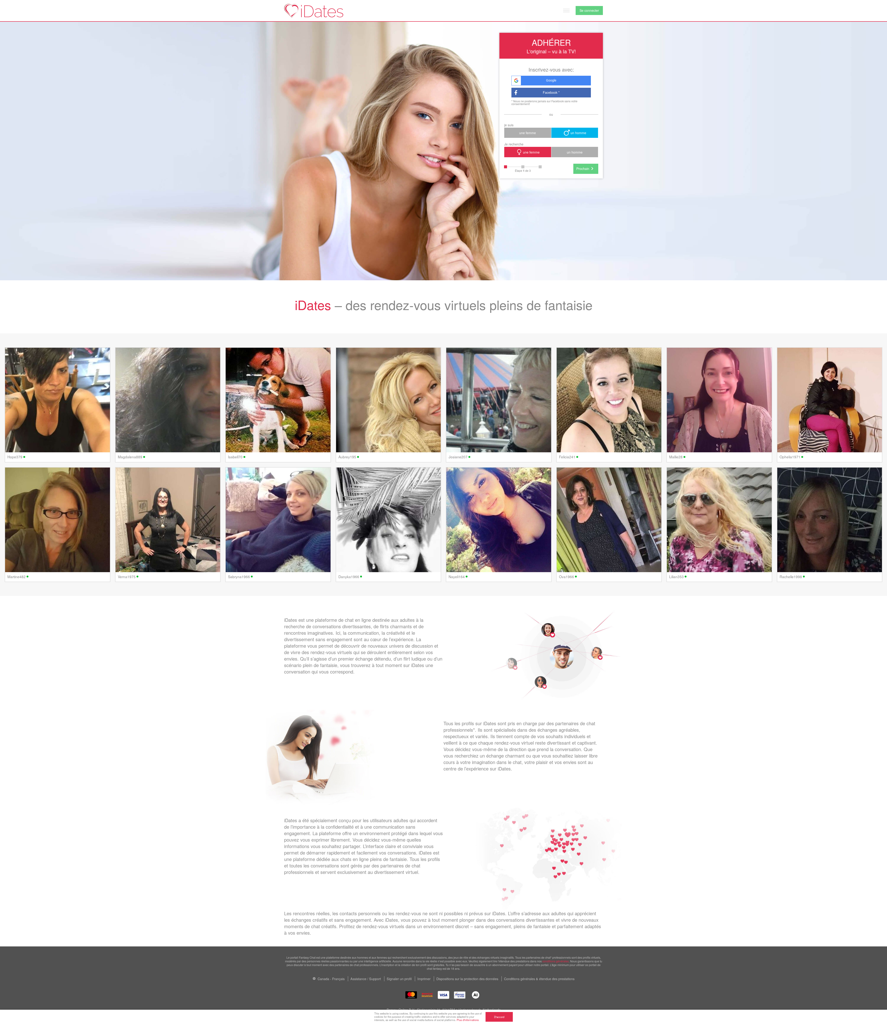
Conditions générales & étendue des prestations (539, 978)
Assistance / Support (365, 978)
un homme (578, 132)
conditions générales (555, 961)
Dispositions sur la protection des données (467, 978)
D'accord (499, 1017)
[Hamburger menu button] (566, 10)
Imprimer (424, 978)
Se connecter (589, 10)
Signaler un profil (399, 978)
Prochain (582, 168)
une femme (527, 132)
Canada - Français (331, 978)
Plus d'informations (468, 1020)
